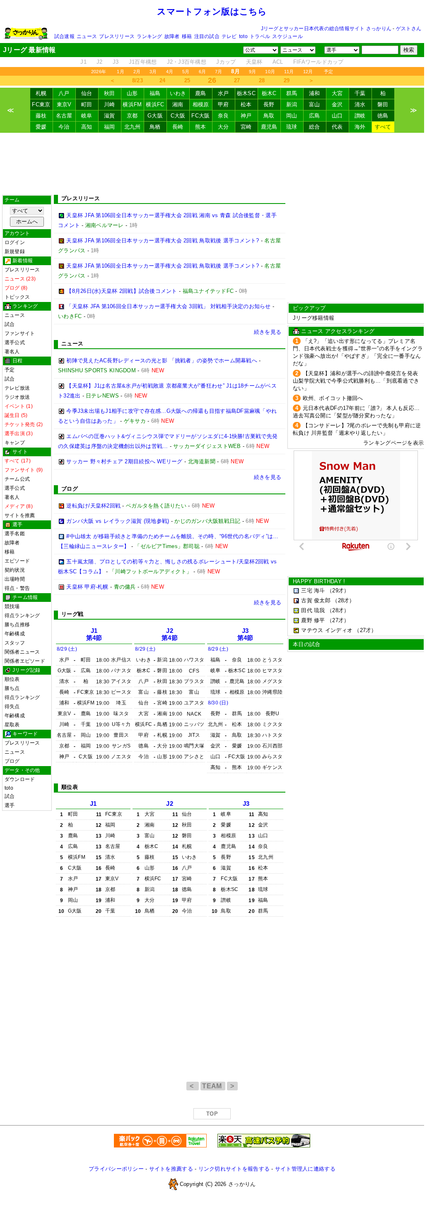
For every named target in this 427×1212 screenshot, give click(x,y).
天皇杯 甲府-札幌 (87, 587)
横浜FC (155, 104)
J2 (99, 62)
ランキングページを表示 (393, 443)
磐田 (382, 104)
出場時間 (15, 579)
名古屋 (64, 116)
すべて (383, 127)
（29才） (338, 590)
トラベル (260, 36)
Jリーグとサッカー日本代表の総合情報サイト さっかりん (326, 28)
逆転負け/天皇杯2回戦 (93, 506)
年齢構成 (15, 634)
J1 (83, 62)
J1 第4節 (94, 634)
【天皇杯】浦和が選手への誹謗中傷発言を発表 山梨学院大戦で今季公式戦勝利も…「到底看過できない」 (356, 380)
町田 (86, 104)
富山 (314, 104)
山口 (337, 116)
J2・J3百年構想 (186, 62)
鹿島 (200, 93)
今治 (64, 127)
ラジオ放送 (17, 397)
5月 (185, 71)
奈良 (223, 116)
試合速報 (64, 36)
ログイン (15, 242)
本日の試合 (306, 644)
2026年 (98, 71)
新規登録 (15, 251)
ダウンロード (20, 779)
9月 (252, 71)
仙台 (86, 93)
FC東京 (41, 104)
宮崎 (246, 127)
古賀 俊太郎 (316, 600)
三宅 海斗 (313, 590)
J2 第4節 (170, 634)
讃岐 (360, 116)
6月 (202, 71)
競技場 (12, 606)
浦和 (314, 93)
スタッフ (15, 643)
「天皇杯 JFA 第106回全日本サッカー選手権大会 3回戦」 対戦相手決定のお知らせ (168, 306)
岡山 (291, 116)
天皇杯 (254, 62)
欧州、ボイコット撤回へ (333, 398)
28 (262, 80)
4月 (169, 71)
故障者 (172, 36)
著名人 (12, 351)
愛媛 (41, 127)
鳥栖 (155, 127)
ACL (278, 62)
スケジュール (287, 36)
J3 (116, 62)
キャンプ (15, 443)
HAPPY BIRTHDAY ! (319, 581)
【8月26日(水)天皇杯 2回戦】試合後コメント (121, 291)
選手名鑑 (15, 534)
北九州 (132, 127)
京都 (132, 116)
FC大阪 (200, 116)
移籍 (187, 36)
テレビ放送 (17, 388)
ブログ (12, 761)
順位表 (12, 679)
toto (243, 36)
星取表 (12, 725)
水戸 (223, 93)
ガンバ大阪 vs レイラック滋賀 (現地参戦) (117, 521)
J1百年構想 (143, 62)
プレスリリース (117, 36)
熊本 (200, 127)
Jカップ (226, 62)
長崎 (177, 127)
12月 (308, 71)
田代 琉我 (313, 610)
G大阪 (155, 116)
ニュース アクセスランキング (337, 331)
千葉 (360, 93)
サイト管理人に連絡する (305, 1169)
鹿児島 (269, 127)
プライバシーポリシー (116, 1169)
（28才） (343, 600)
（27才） (338, 620)
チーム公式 (17, 479)
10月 (270, 71)
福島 (155, 93)
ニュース (87, 36)
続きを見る (267, 332)
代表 (337, 127)
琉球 (291, 127)
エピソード (17, 561)
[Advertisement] (212, 163)
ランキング (149, 36)
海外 (360, 127)
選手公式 (15, 342)
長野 (269, 104)
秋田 (109, 93)
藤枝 (41, 116)
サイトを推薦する (171, 1169)
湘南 (177, 104)
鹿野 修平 (313, 620)
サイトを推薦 (20, 515)
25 (187, 80)
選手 (9, 805)
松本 (246, 104)
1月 (120, 71)
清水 (360, 104)
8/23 (137, 80)
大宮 (337, 93)
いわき (178, 93)
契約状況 (15, 570)
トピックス (17, 297)
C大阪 (178, 116)
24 (162, 80)
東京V (64, 104)
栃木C (269, 93)
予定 (328, 71)
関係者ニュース (22, 652)
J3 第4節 (245, 634)
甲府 (223, 104)
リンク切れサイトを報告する (234, 1169)
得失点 (12, 706)
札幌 (41, 93)
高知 (86, 127)
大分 (223, 127)
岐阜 (86, 116)
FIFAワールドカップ (318, 62)
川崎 (109, 104)
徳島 (382, 116)
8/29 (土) (67, 649)
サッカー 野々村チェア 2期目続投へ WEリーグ (124, 461)
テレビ (229, 36)
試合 (9, 324)
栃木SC (246, 93)
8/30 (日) (218, 703)
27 (237, 80)
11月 (289, 71)
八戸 (64, 93)
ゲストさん (408, 28)
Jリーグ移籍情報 (313, 318)
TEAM (213, 1086)
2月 (136, 71)
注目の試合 (207, 36)
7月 (218, 71)
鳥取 (269, 116)
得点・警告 (17, 588)
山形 (132, 93)
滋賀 (109, 116)
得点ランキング (22, 615)
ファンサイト (20, 333)
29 (287, 80)
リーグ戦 (72, 614)
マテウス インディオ (326, 630)
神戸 (246, 116)
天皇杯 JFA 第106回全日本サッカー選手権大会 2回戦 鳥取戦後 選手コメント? (162, 240)
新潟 (291, 104)
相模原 (201, 104)
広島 (314, 116)
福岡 (109, 127)
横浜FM (132, 104)
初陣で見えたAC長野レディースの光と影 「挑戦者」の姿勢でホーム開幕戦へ (161, 360)
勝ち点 (12, 688)
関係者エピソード (25, 661)
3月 (153, 71)
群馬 (291, 93)
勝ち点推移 (17, 625)
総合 (314, 127)
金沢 (337, 104)
